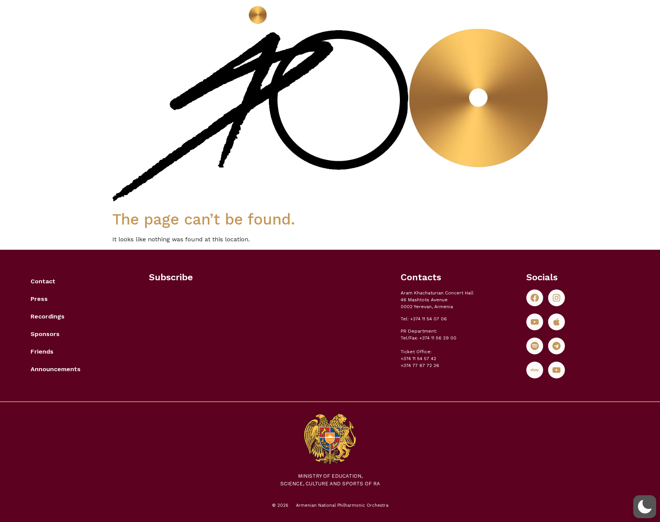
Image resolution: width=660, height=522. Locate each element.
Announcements (56, 369)
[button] (644, 506)
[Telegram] (556, 346)
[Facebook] (534, 297)
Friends (42, 351)
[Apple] (556, 322)
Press (39, 298)
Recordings (48, 316)
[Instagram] (556, 297)
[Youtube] (534, 322)
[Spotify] (534, 346)
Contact (43, 281)
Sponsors (45, 334)
